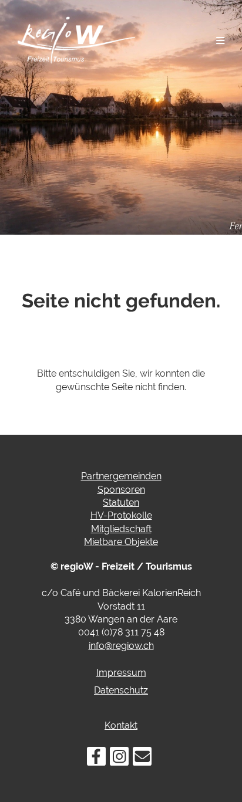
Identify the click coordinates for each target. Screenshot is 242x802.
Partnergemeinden (121, 476)
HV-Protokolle (121, 515)
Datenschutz (121, 690)
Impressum (121, 672)
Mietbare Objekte (121, 541)
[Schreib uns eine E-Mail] (142, 759)
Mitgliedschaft (121, 528)
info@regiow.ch (121, 645)
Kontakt (121, 725)
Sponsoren (121, 489)
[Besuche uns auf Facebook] (96, 759)
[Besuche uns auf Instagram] (119, 759)
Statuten (121, 502)
